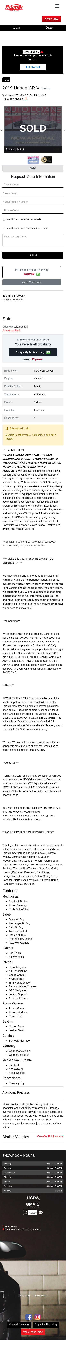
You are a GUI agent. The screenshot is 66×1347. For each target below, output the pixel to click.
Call (21, 27)
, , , (22, 1229)
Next (64, 129)
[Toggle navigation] (57, 6)
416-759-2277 (11, 1226)
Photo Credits (24, 1295)
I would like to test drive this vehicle (23, 219)
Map (52, 27)
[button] (31, 272)
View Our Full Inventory (50, 1136)
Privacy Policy (41, 1295)
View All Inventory (19, 1324)
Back (6, 80)
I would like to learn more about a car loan (27, 228)
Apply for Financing (46, 1324)
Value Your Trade (32, 282)
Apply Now (51, 19)
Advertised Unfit (11, 330)
